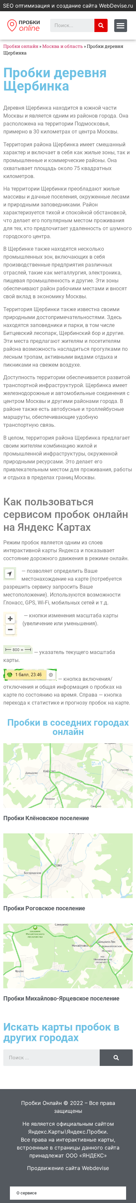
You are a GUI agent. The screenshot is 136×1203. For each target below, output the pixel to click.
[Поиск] (101, 25)
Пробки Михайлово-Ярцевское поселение (61, 998)
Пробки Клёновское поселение (46, 818)
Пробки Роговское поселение (44, 908)
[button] (120, 25)
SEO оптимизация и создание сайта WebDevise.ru (68, 5)
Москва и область (62, 46)
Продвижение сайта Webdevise (68, 1168)
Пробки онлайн (20, 46)
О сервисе (27, 1192)
